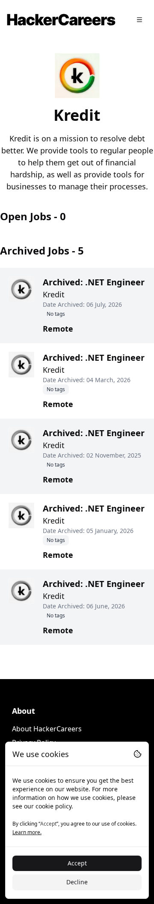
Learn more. (26, 832)
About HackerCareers (47, 728)
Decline (77, 882)
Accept (77, 863)
